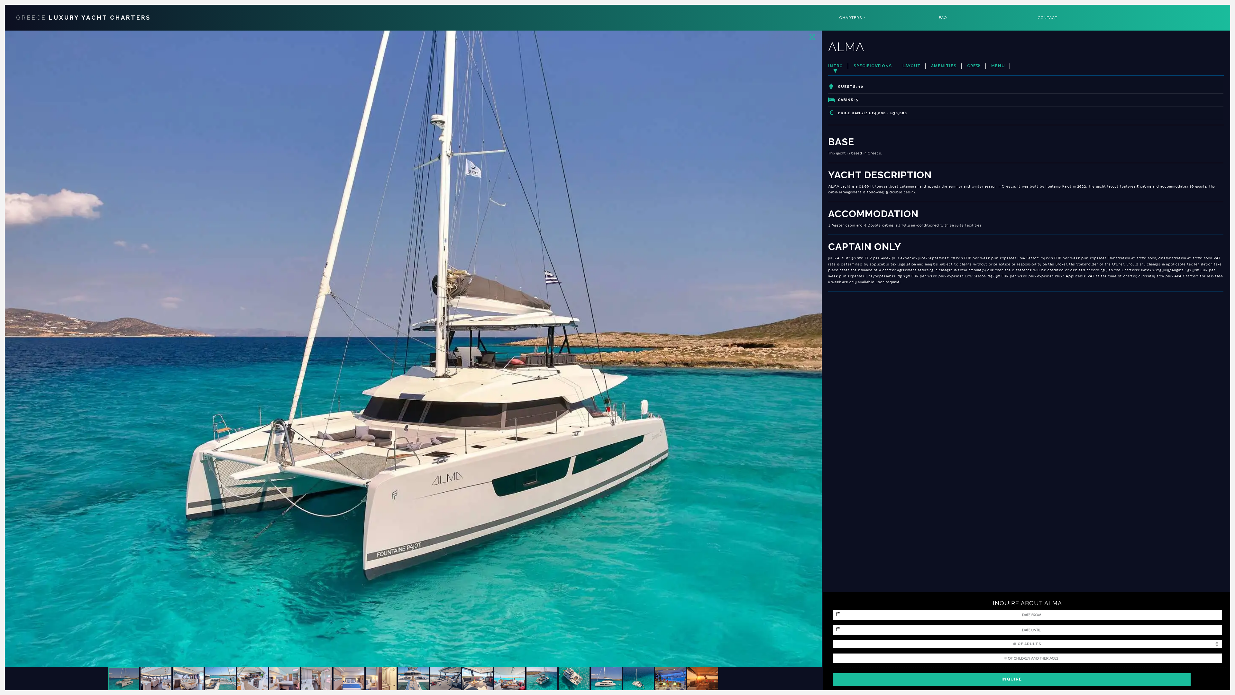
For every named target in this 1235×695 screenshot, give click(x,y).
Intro (835, 66)
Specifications (873, 66)
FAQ (943, 17)
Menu (998, 66)
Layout (911, 66)
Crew (974, 66)
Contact (1047, 17)
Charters (850, 17)
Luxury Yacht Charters (83, 17)
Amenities (943, 66)
